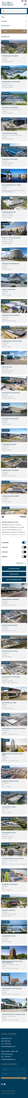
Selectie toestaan (14, 574)
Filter (5, 31)
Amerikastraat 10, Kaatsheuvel (11, 392)
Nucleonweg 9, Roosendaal (10, 159)
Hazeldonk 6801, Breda (8, 936)
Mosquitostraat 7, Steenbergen (11, 676)
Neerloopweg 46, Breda (9, 832)
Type (2, 17)
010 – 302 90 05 (6, 1056)
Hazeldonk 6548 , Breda (9, 444)
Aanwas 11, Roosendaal (8, 289)
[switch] (24, 547)
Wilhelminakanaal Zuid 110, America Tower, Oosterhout (12, 962)
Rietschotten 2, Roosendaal (10, 107)
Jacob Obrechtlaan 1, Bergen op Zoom (13, 858)
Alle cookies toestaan (14, 568)
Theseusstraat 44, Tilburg (9, 133)
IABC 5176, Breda (7, 367)
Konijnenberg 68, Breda (9, 212)
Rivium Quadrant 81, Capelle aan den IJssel (12, 754)
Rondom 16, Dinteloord (8, 910)
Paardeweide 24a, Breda (9, 702)
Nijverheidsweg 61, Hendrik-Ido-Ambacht (14, 728)
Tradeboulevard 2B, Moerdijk (10, 496)
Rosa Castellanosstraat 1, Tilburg (11, 185)
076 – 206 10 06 (6, 1044)
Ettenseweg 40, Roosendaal (10, 55)
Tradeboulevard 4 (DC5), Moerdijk (11, 341)
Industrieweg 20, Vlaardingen (10, 599)
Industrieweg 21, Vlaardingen (10, 470)
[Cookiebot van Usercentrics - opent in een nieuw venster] (20, 517)
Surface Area (5, 25)
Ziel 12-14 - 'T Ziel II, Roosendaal (11, 237)
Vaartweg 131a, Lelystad (9, 807)
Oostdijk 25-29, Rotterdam (9, 884)
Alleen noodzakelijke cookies (14, 579)
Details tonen (19, 563)
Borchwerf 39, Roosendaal (9, 625)
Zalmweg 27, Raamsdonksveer (10, 263)
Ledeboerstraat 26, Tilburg (10, 651)
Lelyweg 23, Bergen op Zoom (10, 781)
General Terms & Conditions (8, 1093)
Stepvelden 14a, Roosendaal (10, 418)
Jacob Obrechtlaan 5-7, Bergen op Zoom (13, 1014)
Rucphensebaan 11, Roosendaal (11, 81)
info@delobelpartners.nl (8, 1046)
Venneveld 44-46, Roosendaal (10, 315)
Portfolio (4, 21)
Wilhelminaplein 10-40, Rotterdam (12, 988)
